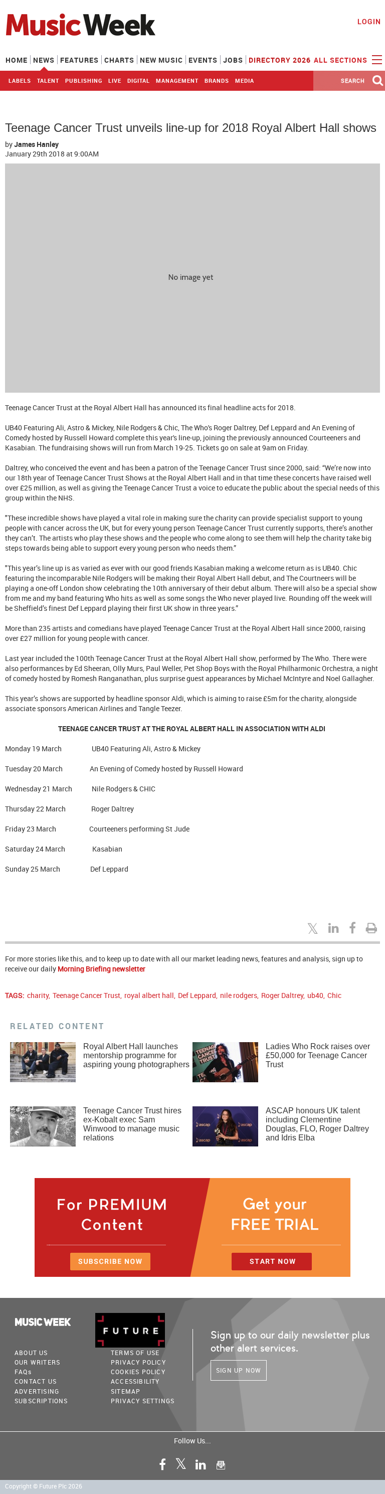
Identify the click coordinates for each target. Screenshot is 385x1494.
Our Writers (37, 1362)
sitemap (125, 1391)
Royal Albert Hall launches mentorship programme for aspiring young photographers (136, 1055)
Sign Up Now (238, 1370)
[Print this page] (373, 928)
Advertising (37, 1391)
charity (38, 995)
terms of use (135, 1353)
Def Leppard (197, 995)
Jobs (233, 60)
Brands (217, 80)
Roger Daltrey (282, 995)
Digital (138, 80)
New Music (161, 60)
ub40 (315, 995)
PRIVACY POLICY (138, 1362)
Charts (119, 60)
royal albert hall (149, 995)
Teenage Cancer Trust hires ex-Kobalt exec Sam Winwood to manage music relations (132, 1124)
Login (369, 21)
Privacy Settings (142, 1401)
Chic (334, 995)
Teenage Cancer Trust (86, 995)
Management (177, 80)
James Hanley (36, 144)
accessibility (135, 1381)
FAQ (23, 1372)
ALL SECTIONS (341, 60)
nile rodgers (238, 995)
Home (17, 60)
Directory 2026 (280, 60)
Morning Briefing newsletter (101, 968)
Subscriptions (41, 1401)
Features (79, 60)
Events (203, 60)
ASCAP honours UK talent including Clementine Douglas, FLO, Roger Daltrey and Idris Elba (317, 1124)
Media (244, 80)
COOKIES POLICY (138, 1372)
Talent (48, 80)
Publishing (83, 80)
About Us (31, 1353)
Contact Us (36, 1381)
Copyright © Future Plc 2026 (43, 1486)
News (44, 60)
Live (114, 80)
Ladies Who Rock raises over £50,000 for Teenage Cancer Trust (318, 1055)
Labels (20, 80)
